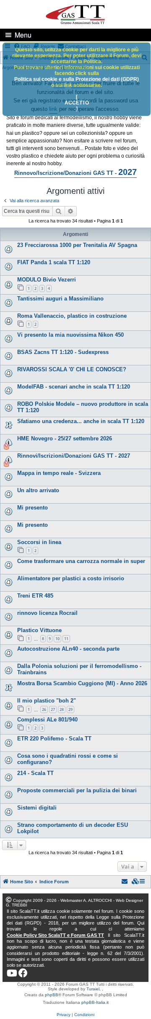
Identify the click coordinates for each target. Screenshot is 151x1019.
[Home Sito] (75, 14)
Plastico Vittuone (39, 630)
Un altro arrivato (38, 490)
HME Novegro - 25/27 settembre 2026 (64, 438)
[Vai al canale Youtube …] (12, 973)
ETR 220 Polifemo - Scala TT (54, 738)
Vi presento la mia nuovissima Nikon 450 (70, 335)
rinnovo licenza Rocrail (47, 613)
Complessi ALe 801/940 (47, 719)
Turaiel (92, 989)
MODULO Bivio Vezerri (46, 279)
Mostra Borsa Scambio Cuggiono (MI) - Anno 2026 (82, 683)
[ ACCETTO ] (77, 103)
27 (53, 709)
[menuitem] (135, 882)
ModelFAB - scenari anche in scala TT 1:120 (73, 386)
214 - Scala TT (35, 773)
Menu (23, 35)
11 (66, 638)
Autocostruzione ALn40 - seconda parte (68, 649)
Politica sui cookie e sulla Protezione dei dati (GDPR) (76, 79)
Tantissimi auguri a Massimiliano (60, 298)
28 (62, 709)
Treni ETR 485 (35, 596)
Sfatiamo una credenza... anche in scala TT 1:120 (80, 421)
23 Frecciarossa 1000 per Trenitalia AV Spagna (77, 245)
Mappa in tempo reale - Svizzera (59, 473)
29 (70, 709)
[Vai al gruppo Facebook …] (23, 973)
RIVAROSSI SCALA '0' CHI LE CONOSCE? (71, 369)
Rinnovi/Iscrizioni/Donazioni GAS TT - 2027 (73, 456)
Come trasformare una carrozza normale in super (81, 561)
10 (57, 638)
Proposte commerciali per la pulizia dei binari (77, 790)
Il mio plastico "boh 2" (46, 700)
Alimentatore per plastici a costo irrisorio (70, 578)
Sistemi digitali (37, 807)
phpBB (51, 994)
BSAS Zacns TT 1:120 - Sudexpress (63, 352)
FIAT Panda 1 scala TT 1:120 (53, 262)
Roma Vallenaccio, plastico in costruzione (72, 316)
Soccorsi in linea (39, 542)
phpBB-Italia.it (95, 1002)
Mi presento (32, 507)
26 (44, 709)
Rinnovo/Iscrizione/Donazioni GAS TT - (75, 172)
